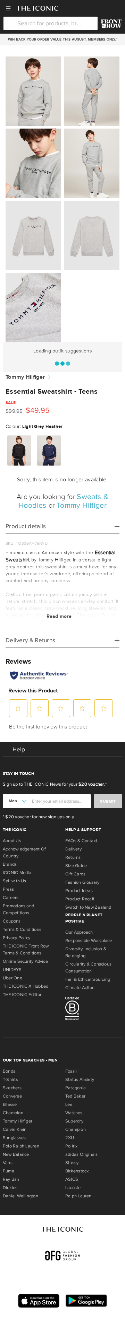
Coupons (12, 921)
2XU (69, 1137)
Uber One (12, 978)
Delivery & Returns (30, 640)
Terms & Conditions (22, 929)
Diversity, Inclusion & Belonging (85, 952)
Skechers (12, 1087)
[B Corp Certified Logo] (93, 1009)
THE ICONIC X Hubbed (25, 986)
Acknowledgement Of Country (24, 852)
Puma (8, 1171)
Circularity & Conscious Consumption (88, 967)
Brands (10, 864)
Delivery (73, 849)
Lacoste (73, 1187)
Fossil (71, 1071)
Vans (7, 1162)
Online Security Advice (25, 961)
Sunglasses (14, 1137)
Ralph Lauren (78, 1196)
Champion (13, 1112)
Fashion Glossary (82, 882)
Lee (69, 1104)
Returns (73, 857)
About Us (12, 840)
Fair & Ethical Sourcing (87, 979)
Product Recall (79, 899)
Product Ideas (79, 890)
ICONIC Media (17, 872)
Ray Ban (11, 1179)
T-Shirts (10, 1079)
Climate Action (79, 987)
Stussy (71, 1162)
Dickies (10, 1187)
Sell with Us (14, 881)
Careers (11, 897)
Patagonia (75, 1087)
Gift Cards (75, 874)
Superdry (74, 1121)
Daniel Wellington (20, 1196)
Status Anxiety (79, 1079)
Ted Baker (75, 1096)
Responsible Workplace (88, 940)
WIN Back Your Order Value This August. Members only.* (62, 39)
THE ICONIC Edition (22, 994)
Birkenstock (77, 1171)
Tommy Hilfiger (25, 377)
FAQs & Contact (81, 840)
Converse (12, 1096)
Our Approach (79, 932)
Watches (74, 1112)
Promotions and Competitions (18, 909)
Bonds (9, 1071)
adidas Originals (81, 1154)
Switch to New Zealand (88, 907)
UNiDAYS (12, 969)
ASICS (71, 1179)
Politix (71, 1146)
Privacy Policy (16, 937)
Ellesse (10, 1104)
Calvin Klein (15, 1129)
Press (8, 889)
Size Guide (76, 865)
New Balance (16, 1154)
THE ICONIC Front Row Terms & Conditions (26, 949)
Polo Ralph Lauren (21, 1146)
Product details (26, 526)
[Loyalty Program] (111, 23)
